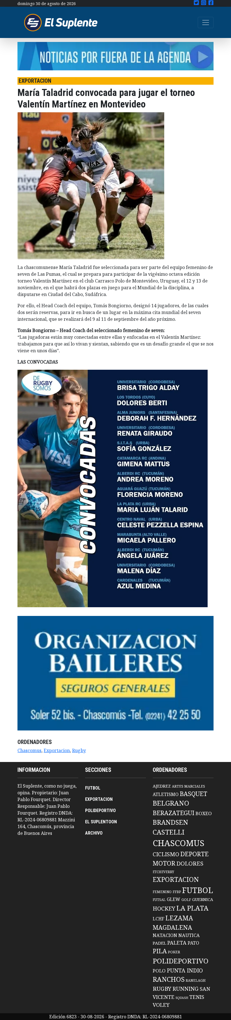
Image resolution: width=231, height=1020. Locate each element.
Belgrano (171, 803)
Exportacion (57, 750)
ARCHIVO (94, 833)
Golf (186, 899)
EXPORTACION (99, 799)
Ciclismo (166, 854)
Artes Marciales (188, 786)
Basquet (193, 794)
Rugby (79, 750)
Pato (193, 943)
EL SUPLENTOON (101, 821)
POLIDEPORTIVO (100, 810)
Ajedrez (162, 786)
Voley (161, 1004)
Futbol (197, 890)
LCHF (158, 919)
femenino (162, 891)
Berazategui (173, 813)
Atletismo (166, 794)
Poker (174, 952)
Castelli (169, 832)
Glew (173, 899)
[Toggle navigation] (206, 22)
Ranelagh (196, 980)
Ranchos (169, 979)
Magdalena (172, 927)
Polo (159, 970)
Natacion (165, 935)
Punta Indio (185, 970)
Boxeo (204, 813)
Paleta (176, 942)
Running (185, 988)
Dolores (189, 863)
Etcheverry (163, 872)
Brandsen (170, 822)
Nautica (189, 935)
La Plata (192, 908)
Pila (160, 951)
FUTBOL (92, 788)
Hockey (164, 908)
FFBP (177, 891)
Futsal (159, 899)
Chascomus (29, 750)
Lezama (179, 917)
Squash (182, 998)
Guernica (202, 899)
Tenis (196, 996)
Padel (159, 943)
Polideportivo (180, 960)
